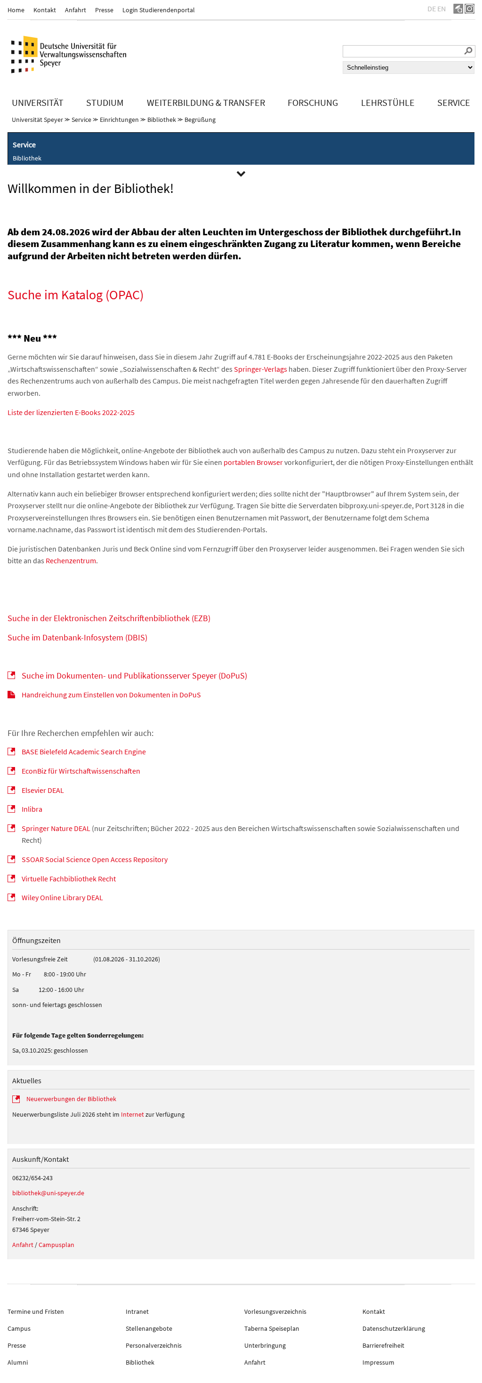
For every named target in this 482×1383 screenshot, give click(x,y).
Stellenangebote (149, 1328)
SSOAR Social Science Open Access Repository (95, 859)
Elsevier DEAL (43, 790)
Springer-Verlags (260, 369)
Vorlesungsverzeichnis (275, 1311)
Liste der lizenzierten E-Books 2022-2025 (71, 412)
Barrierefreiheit (383, 1345)
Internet (132, 1114)
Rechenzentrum (71, 560)
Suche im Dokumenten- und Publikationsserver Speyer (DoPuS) (134, 675)
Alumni (18, 1362)
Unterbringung (265, 1345)
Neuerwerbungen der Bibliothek (71, 1099)
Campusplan (56, 1244)
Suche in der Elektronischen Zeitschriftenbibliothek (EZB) (109, 618)
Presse (104, 10)
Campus (19, 1328)
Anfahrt (75, 10)
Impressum (378, 1362)
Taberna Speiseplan (271, 1328)
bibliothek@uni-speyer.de (48, 1193)
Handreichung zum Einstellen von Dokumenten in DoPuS (111, 694)
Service (81, 119)
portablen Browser (253, 462)
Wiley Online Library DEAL (62, 897)
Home (16, 10)
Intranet (137, 1311)
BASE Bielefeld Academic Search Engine (84, 751)
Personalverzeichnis (154, 1345)
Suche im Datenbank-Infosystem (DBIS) (77, 637)
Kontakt (44, 10)
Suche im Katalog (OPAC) (76, 294)
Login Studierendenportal (158, 10)
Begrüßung (200, 119)
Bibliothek (161, 119)
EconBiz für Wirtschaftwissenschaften (81, 770)
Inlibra (32, 809)
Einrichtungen (119, 119)
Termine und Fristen (36, 1311)
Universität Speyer (37, 119)
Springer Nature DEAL (56, 828)
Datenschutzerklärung (393, 1328)
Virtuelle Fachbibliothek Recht (69, 878)
